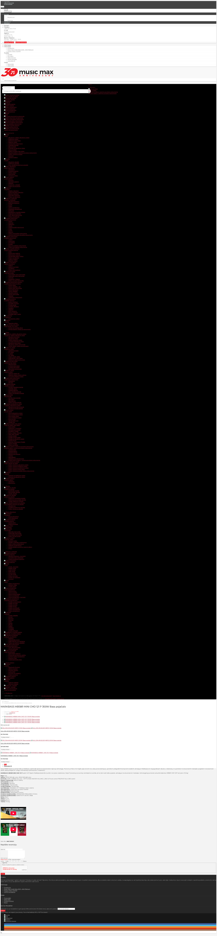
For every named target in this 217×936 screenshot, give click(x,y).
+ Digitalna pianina (12, 171)
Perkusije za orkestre (10, 637)
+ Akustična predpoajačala (15, 408)
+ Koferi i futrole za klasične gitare (17, 466)
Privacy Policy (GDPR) (14, 51)
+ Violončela (11, 241)
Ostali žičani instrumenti (11, 379)
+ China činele (11, 573)
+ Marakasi (10, 627)
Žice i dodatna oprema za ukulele (14, 504)
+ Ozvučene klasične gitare (15, 376)
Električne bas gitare (10, 363)
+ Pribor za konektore (13, 270)
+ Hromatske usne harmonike (16, 274)
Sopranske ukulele (9, 99)
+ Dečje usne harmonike (14, 288)
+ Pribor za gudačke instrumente (17, 247)
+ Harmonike (11, 174)
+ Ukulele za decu (12, 293)
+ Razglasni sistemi (13, 182)
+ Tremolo (10, 277)
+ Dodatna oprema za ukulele (16, 507)
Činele (6, 565)
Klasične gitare (8, 372)
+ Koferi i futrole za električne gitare (18, 468)
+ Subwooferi (11, 672)
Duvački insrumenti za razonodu (13, 118)
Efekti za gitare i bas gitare (12, 425)
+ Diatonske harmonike (14, 533)
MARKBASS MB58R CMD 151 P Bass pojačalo (14, 755)
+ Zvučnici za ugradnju (14, 673)
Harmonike (7, 530)
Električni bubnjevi (9, 562)
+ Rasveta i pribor (12, 323)
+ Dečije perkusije (12, 649)
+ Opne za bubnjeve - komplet (16, 597)
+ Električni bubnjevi (13, 203)
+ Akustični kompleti (13, 337)
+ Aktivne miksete (12, 684)
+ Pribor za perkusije (13, 217)
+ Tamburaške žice (12, 420)
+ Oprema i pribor (12, 175)
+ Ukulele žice (11, 506)
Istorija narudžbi (12, 59)
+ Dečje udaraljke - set (14, 287)
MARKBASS (12, 712)
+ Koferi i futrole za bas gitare (16, 469)
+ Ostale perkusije (12, 631)
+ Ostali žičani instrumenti (15, 144)
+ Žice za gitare (12, 150)
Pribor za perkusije (9, 652)
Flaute (6, 115)
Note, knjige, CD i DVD (11, 326)
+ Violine (9, 239)
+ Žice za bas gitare (13, 416)
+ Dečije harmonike (13, 294)
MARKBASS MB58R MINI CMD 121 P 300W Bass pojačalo (18, 702)
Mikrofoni (7, 189)
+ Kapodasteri (11, 457)
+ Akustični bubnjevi (13, 201)
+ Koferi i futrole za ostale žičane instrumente (20, 471)
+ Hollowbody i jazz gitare (15, 358)
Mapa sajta (10, 65)
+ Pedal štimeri (11, 440)
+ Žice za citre (11, 419)
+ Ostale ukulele (12, 494)
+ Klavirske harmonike (13, 532)
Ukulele (6, 160)
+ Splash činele (11, 568)
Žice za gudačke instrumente (12, 124)
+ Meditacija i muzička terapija (16, 212)
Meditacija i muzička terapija (12, 634)
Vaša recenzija (4, 858)
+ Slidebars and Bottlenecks (15, 459)
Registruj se (10, 17)
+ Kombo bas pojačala (13, 398)
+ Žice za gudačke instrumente (16, 245)
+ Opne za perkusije (13, 596)
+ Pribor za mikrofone (13, 197)
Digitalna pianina (9, 105)
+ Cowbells (10, 629)
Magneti (6, 474)
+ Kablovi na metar (13, 267)
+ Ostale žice (11, 422)
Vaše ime (3, 849)
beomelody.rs (57, 696)
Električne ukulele (9, 497)
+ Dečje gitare (11, 285)
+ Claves (9, 623)
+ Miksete (10, 183)
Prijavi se (10, 20)
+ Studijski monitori (13, 303)
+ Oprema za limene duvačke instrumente (20, 235)
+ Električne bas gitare (14, 140)
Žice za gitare (92, 90)
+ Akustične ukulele (13, 162)
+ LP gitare (10, 355)
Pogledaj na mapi (9, 42)
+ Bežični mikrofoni (13, 194)
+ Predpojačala (11, 305)
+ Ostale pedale (12, 436)
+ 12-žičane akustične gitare (15, 341)
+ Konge (10, 617)
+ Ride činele (11, 571)
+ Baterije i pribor (12, 261)
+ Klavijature (11, 169)
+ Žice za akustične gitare (15, 413)
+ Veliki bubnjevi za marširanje (16, 641)
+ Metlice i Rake (12, 585)
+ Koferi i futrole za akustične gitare (17, 465)
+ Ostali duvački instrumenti (15, 227)
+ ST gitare (10, 352)
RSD (2, 6)
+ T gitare (10, 354)
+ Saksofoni (10, 224)
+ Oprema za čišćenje (13, 454)
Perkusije (6, 614)
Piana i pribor (8, 527)
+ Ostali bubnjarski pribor (14, 659)
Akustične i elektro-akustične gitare (14, 335)
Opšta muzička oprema (11, 127)
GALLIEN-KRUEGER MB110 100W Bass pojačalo (15, 731)
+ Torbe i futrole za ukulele (15, 509)
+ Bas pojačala (11, 147)
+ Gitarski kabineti (12, 390)
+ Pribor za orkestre (13, 258)
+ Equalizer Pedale (12, 431)
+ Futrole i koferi (12, 541)
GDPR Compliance (9, 892)
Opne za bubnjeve (9, 112)
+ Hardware (10, 481)
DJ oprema (7, 317)
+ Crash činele (11, 570)
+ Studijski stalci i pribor (14, 314)
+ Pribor (9, 548)
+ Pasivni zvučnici (12, 675)
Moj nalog (10, 56)
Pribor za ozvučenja (10, 690)
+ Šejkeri (9, 626)
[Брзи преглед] (2, 726)
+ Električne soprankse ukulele (16, 498)
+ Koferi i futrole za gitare (14, 154)
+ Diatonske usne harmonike (15, 276)
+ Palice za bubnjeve (13, 583)
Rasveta (6, 322)
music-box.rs (60, 698)
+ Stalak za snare (12, 605)
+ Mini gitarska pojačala (14, 392)
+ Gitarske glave (12, 389)
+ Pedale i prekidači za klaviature (17, 542)
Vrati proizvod (11, 58)
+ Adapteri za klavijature (14, 545)
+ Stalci (9, 252)
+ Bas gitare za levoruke (14, 369)
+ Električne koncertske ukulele (16, 500)
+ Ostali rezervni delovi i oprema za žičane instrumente (23, 460)
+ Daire (9, 621)
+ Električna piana (12, 524)
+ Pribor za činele (12, 576)
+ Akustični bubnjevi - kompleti (16, 556)
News (5, 902)
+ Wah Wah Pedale (13, 434)
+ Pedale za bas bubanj (14, 602)
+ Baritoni (10, 232)
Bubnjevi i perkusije (9, 200)
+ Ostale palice (11, 586)
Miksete (6, 681)
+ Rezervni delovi (12, 157)
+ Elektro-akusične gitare (14, 340)
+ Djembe (10, 620)
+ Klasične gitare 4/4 (13, 373)
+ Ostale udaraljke (12, 615)
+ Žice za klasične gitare (14, 417)
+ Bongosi (10, 618)
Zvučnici (6, 666)
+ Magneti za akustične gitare (16, 477)
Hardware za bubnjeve (10, 600)
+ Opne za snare (12, 592)
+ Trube (9, 229)
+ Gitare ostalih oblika (13, 357)
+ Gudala (10, 244)
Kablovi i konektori (9, 264)
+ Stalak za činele (12, 603)
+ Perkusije (10, 210)
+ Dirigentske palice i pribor (15, 256)
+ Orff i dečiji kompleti (13, 647)
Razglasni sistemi (9, 678)
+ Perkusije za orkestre (14, 214)
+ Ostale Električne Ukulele (15, 501)
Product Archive (9, 901)
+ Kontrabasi (11, 242)
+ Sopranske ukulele (13, 491)
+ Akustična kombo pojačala (15, 407)
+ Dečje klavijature (12, 290)
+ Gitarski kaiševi (12, 451)
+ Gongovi (10, 579)
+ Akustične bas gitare (14, 343)
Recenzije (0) (8, 766)
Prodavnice (10, 48)
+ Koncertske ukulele (13, 492)
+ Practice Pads (12, 658)
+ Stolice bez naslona (13, 253)
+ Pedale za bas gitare (14, 437)
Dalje (2, 874)
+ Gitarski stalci (11, 449)
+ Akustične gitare (12, 338)
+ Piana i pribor (11, 172)
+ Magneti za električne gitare (16, 475)
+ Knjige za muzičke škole (15, 328)
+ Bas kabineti (11, 401)
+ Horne (9, 230)
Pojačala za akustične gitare (12, 405)
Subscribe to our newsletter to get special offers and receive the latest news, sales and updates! (29, 909)
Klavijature (7, 102)
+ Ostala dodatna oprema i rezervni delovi (19, 547)
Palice (6, 582)
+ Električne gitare (12, 139)
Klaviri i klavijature (9, 168)
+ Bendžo (10, 382)
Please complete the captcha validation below (13, 864)
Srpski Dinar (8, 11)
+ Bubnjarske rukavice (13, 653)
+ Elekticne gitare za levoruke (16, 360)
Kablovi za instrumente (11, 130)
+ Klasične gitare (12, 142)
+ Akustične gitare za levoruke (16, 344)
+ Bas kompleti (11, 364)
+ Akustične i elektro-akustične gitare (18, 137)
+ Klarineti (10, 223)
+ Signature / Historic (13, 279)
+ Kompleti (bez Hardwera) (15, 557)
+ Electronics (11, 483)
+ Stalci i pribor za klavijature (15, 544)
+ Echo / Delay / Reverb (14, 433)
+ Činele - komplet (12, 567)
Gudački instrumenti (10, 238)
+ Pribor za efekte (12, 445)
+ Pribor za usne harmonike (15, 280)
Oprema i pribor (8, 539)
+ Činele (9, 204)
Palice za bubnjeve (9, 108)
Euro (6, 9)
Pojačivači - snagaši (9, 687)
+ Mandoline (11, 381)
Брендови (10, 64)
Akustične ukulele (9, 489)
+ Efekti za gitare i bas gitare (15, 151)
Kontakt (9, 54)
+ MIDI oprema (12, 311)
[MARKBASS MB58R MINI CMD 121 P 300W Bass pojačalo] (22, 716)
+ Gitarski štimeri (12, 452)
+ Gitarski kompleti (12, 350)
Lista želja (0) (11, 61)
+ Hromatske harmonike (14, 535)
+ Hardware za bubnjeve (14, 209)
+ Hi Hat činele (11, 574)
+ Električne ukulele (13, 163)
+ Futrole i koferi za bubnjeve (16, 656)
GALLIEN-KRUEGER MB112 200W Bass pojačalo (15, 743)
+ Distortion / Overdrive (14, 428)
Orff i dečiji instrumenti (10, 646)
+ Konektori (10, 268)
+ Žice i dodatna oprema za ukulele (17, 165)
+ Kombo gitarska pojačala (15, 387)
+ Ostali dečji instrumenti (14, 297)
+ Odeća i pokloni (12, 259)
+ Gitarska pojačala (12, 145)
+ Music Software (12, 312)
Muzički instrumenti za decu (12, 284)
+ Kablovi (10, 265)
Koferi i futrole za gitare (11, 96)
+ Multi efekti (11, 427)
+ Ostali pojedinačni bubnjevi (15, 559)
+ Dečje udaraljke (12, 291)
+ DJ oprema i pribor (13, 319)
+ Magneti (10, 156)
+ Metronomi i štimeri (13, 255)
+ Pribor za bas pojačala (14, 402)
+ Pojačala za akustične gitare (16, 148)
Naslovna (6, 701)
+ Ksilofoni (10, 638)
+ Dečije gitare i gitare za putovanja (17, 346)
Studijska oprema (9, 300)
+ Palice (9, 206)
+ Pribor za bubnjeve (13, 611)
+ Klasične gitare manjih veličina (16, 375)
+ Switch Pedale (12, 443)
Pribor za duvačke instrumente (13, 121)
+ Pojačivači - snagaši (13, 185)
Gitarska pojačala (9, 385)
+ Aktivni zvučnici (12, 669)
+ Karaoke (10, 296)
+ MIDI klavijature (12, 518)
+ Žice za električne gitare (15, 414)
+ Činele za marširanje (13, 577)
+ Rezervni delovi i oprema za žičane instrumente (22, 153)
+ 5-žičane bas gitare (13, 367)
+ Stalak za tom (12, 606)
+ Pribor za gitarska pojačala (15, 393)
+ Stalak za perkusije (13, 608)
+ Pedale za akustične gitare (15, 439)
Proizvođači (7, 898)
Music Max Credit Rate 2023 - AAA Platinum (20, 50)
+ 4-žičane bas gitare (13, 366)
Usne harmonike (9, 273)
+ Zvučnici (10, 180)
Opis (5, 764)
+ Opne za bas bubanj (13, 594)
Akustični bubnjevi (9, 554)
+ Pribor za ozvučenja (13, 186)
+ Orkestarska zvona (13, 640)
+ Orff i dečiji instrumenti (14, 215)
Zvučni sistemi (8, 179)
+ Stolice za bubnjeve (13, 609)
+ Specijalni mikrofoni (13, 195)
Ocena (2, 861)
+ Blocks (9, 624)
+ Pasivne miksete (12, 682)
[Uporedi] (13, 737)
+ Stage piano (11, 522)
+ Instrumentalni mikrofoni (15, 192)
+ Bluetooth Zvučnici (13, 667)
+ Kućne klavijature (13, 516)
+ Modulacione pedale (14, 430)
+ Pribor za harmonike (14, 536)
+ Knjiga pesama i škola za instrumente (19, 329)
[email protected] (9, 32)
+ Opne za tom (11, 591)
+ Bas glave (10, 399)
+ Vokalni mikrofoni (13, 191)
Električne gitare (9, 349)
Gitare (6, 136)
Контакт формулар (21, 42)
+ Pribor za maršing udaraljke (15, 643)
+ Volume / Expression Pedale (16, 442)
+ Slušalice (10, 308)
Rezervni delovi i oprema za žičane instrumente (102, 93)
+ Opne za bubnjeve (13, 207)
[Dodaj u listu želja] (11, 737)
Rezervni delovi (8, 480)
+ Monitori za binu (12, 670)
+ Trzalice (10, 456)
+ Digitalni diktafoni (13, 306)
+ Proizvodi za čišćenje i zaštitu (16, 655)
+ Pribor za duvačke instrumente (17, 233)
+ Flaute (9, 221)
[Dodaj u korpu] (1, 739)
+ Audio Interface (12, 302)
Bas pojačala (7, 396)
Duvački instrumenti (10, 220)
